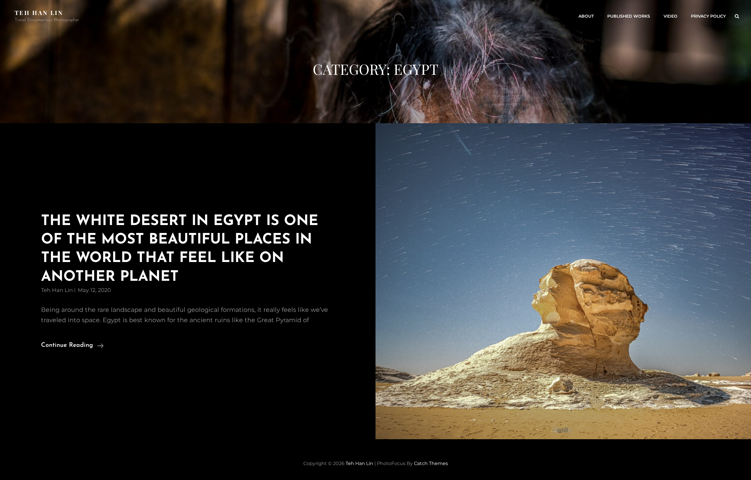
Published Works (628, 16)
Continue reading (72, 346)
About (586, 16)
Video (670, 16)
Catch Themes (431, 463)
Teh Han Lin (39, 12)
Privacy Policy (708, 16)
